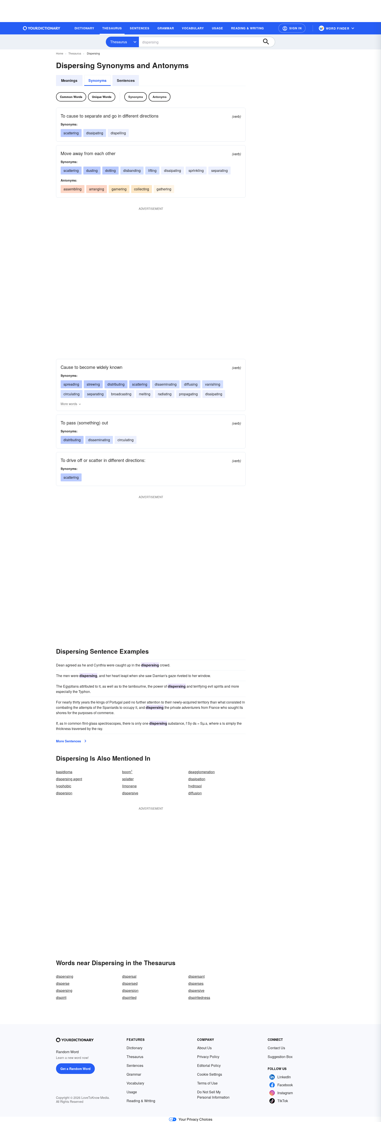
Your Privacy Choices (195, 1119)
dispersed (130, 983)
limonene (129, 785)
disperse (62, 983)
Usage (132, 1091)
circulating (72, 393)
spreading (71, 384)
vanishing (212, 384)
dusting (92, 170)
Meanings (69, 80)
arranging (96, 188)
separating (219, 170)
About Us (204, 1047)
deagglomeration (201, 771)
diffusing (191, 384)
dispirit (61, 997)
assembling (73, 188)
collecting (141, 188)
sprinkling (196, 170)
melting (144, 393)
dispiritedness (199, 997)
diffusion (195, 793)
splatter (128, 778)
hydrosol (195, 785)
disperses (196, 983)
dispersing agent (69, 778)
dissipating (94, 132)
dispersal (129, 976)
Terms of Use (207, 1083)
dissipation (196, 778)
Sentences (126, 80)
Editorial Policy (209, 1065)
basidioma (64, 771)
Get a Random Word (75, 1068)
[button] (292, 28)
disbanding (132, 170)
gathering (164, 188)
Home (59, 53)
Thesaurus (118, 41)
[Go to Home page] (41, 28)
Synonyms (97, 80)
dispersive (130, 793)
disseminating (166, 384)
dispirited (129, 997)
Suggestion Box (280, 1056)
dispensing (64, 976)
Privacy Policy (208, 1056)
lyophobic (63, 785)
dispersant (196, 976)
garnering (119, 188)
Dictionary (134, 1047)
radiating (165, 393)
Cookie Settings (209, 1074)
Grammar (134, 1074)
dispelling (118, 132)
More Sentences (68, 741)
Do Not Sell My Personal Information (213, 1094)
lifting (152, 170)
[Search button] (268, 42)
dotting (110, 170)
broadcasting (121, 393)
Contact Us (276, 1047)
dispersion (64, 793)
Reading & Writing (141, 1100)
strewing (93, 384)
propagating (188, 393)
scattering (71, 132)
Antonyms (159, 97)
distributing (116, 384)
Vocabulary (135, 1083)
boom (127, 771)
